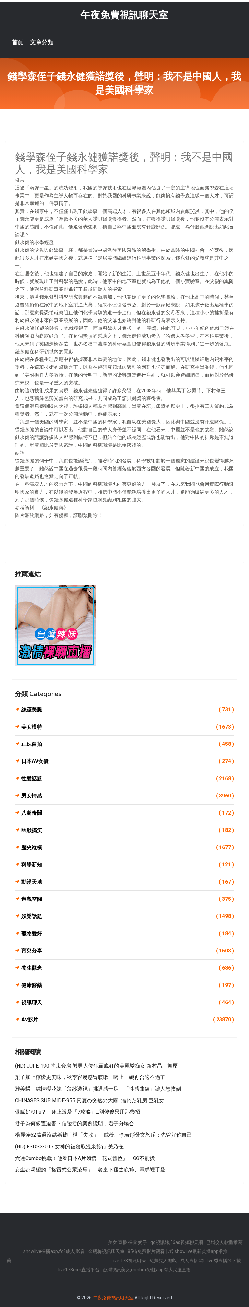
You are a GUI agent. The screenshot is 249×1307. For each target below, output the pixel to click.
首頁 (17, 42)
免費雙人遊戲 (163, 1260)
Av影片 (127, 1019)
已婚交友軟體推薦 (224, 1242)
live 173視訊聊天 (129, 1260)
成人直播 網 (192, 1260)
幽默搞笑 (127, 830)
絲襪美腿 (127, 709)
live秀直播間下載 (224, 1260)
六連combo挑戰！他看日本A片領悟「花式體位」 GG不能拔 (85, 1158)
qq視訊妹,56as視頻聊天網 (176, 1242)
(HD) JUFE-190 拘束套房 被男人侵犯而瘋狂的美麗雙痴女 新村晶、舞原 (96, 1066)
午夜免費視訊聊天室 (124, 14)
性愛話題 (127, 778)
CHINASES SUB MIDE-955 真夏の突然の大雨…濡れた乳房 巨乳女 (89, 1100)
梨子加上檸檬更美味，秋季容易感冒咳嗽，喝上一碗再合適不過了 (90, 1077)
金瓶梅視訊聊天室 (106, 1251)
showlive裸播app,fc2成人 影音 (54, 1251)
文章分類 (41, 42)
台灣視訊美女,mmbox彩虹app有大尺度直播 (147, 1269)
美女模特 (127, 727)
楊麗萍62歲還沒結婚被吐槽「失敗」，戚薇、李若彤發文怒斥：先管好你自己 (103, 1135)
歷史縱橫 (127, 847)
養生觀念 (127, 968)
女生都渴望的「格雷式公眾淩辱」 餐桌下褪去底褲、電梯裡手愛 (90, 1170)
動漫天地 (127, 882)
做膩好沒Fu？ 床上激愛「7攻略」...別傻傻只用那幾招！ (80, 1112)
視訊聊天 (127, 1002)
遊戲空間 (127, 899)
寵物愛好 (127, 933)
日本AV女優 (127, 761)
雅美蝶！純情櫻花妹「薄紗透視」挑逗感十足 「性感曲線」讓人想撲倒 (98, 1089)
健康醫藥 (127, 985)
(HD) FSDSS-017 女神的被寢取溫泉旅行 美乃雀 (69, 1147)
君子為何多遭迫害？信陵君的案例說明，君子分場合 (74, 1123)
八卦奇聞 (127, 813)
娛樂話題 (127, 916)
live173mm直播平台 (79, 1269)
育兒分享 (127, 951)
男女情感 (127, 796)
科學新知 (127, 864)
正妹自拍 (127, 744)
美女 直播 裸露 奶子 (127, 1242)
